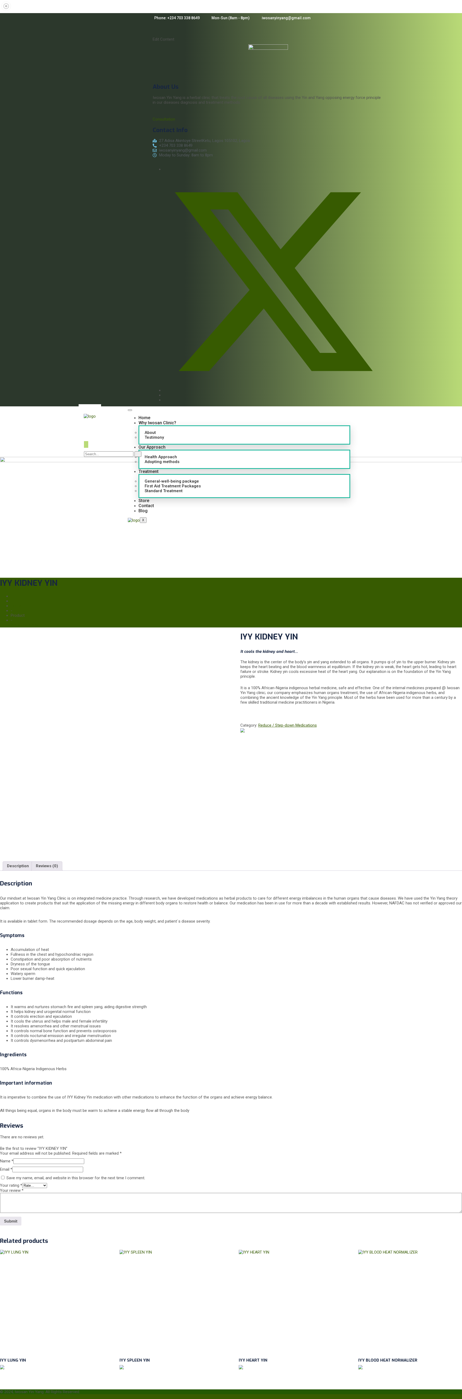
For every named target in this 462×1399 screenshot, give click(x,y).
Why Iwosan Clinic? (157, 422)
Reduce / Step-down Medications (287, 725)
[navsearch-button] (86, 444)
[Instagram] (165, 395)
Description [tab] (18, 866)
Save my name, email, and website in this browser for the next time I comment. (75, 1178)
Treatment (148, 471)
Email (6, 1169)
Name (6, 1161)
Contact (146, 505)
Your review (12, 1190)
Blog (143, 510)
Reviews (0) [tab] (47, 866)
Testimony (154, 437)
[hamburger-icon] (130, 410)
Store (143, 500)
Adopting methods (162, 461)
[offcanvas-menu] (156, 27)
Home (144, 417)
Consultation (164, 119)
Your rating (11, 1185)
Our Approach (151, 447)
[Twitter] (273, 390)
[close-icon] (157, 34)
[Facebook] (165, 169)
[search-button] (137, 454)
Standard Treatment (164, 490)
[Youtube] (165, 400)
